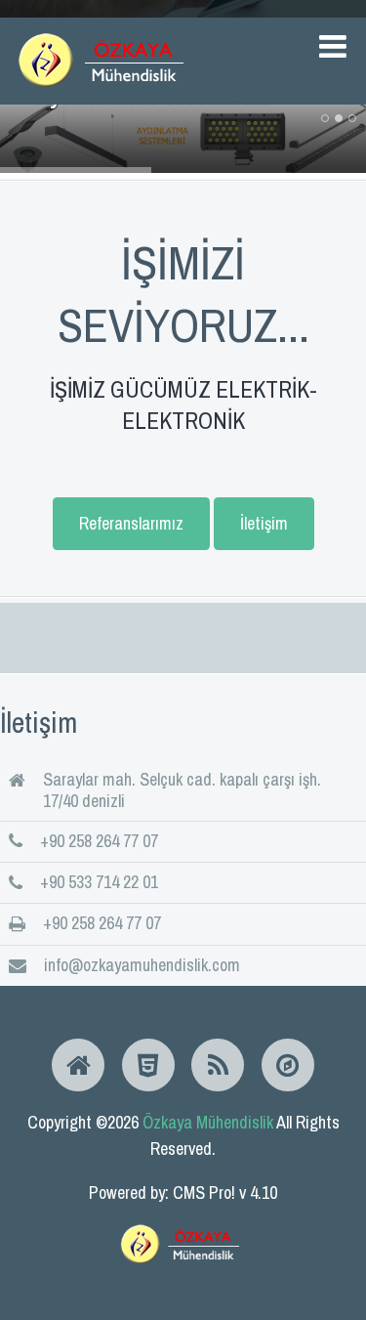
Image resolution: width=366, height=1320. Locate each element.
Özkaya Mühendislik (207, 1122)
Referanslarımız (131, 523)
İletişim (264, 523)
